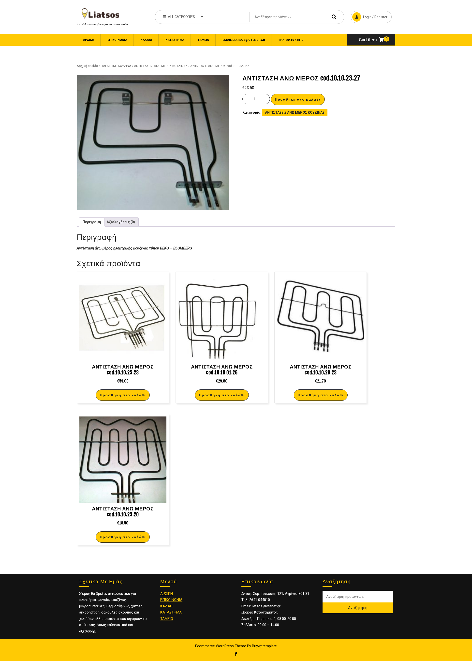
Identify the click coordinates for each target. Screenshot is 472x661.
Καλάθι (146, 40)
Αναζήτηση (333, 16)
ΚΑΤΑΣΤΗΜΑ (171, 612)
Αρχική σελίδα (87, 66)
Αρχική (88, 40)
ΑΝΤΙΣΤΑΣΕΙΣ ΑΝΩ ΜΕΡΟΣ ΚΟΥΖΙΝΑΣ (161, 66)
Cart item (368, 39)
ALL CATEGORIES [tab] (181, 17)
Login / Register (369, 15)
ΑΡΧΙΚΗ (166, 593)
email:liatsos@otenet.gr (243, 40)
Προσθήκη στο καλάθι (298, 99)
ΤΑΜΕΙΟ (166, 618)
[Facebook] (236, 654)
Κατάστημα (174, 40)
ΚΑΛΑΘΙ (167, 606)
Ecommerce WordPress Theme (220, 646)
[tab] (92, 222)
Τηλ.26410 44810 (290, 40)
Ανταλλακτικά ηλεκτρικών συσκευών (102, 24)
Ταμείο (203, 40)
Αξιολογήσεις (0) (121, 222)
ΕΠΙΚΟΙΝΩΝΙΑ (117, 40)
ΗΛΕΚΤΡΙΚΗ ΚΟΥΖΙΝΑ (116, 66)
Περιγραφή (92, 222)
